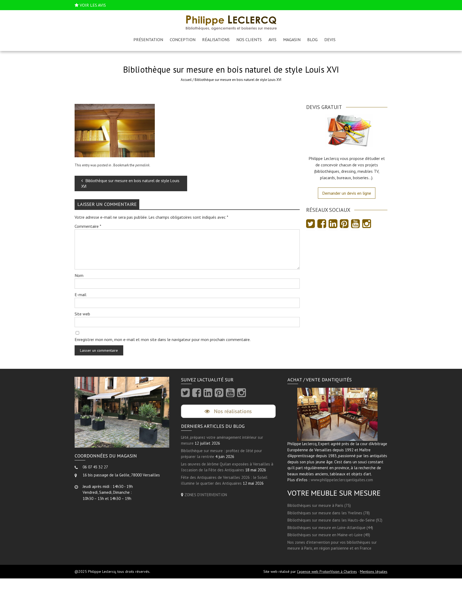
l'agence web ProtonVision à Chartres (327, 571)
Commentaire (88, 226)
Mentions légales (373, 571)
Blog (312, 39)
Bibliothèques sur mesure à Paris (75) (319, 505)
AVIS (272, 39)
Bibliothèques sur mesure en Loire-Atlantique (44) (330, 527)
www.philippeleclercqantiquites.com (342, 479)
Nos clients (249, 39)
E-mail (80, 294)
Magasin (292, 39)
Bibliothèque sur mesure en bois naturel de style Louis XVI (130, 183)
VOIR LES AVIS (93, 5)
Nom (79, 275)
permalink (142, 165)
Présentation (148, 39)
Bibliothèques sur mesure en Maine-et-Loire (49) (328, 534)
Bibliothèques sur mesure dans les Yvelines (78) (328, 512)
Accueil (186, 79)
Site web (82, 313)
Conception (182, 39)
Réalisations (216, 39)
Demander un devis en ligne (346, 193)
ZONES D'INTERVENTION (205, 494)
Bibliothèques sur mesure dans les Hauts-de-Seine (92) (334, 520)
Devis (330, 39)
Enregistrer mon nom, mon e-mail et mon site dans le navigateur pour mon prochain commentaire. (163, 339)
